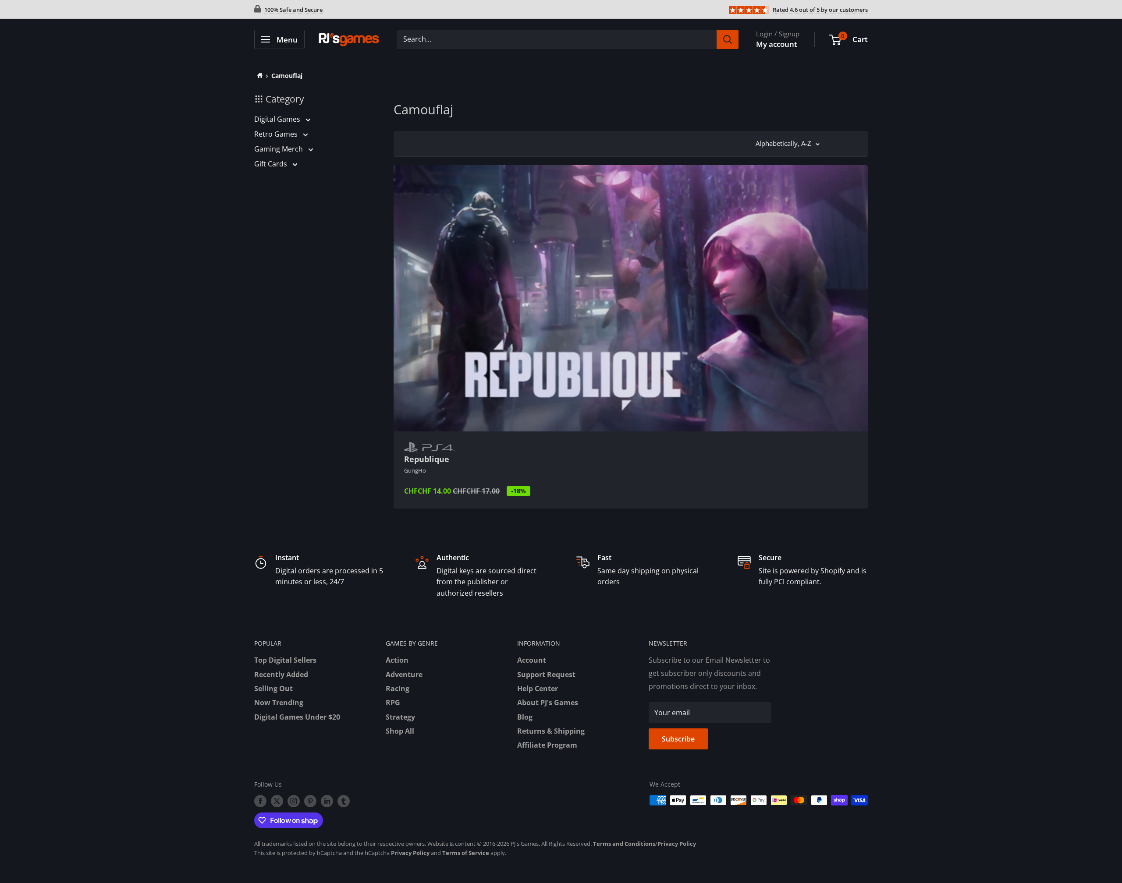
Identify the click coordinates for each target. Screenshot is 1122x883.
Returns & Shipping (551, 731)
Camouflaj (286, 75)
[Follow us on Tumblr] (343, 801)
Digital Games (278, 119)
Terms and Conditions (624, 844)
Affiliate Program (547, 745)
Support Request (546, 674)
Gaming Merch (279, 149)
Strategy (400, 717)
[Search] (728, 39)
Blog (525, 717)
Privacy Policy (676, 844)
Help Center (537, 688)
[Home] (258, 75)
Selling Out (273, 688)
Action (397, 660)
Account (531, 660)
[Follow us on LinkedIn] (327, 801)
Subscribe (678, 739)
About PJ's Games (547, 702)
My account (776, 44)
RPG (393, 702)
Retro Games (276, 134)
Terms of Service (465, 853)
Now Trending (278, 702)
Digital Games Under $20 (297, 717)
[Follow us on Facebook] (260, 801)
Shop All (400, 731)
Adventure (404, 674)
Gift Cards (271, 164)
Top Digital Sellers (285, 660)
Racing (397, 688)
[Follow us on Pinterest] (310, 801)
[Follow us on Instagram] (294, 801)
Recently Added (281, 674)
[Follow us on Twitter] (277, 801)
